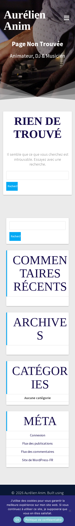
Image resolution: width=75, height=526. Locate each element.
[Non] (70, 511)
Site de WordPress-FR (37, 460)
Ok (17, 519)
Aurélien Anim (25, 20)
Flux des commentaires (37, 451)
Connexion (37, 435)
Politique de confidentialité (43, 519)
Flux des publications (37, 443)
